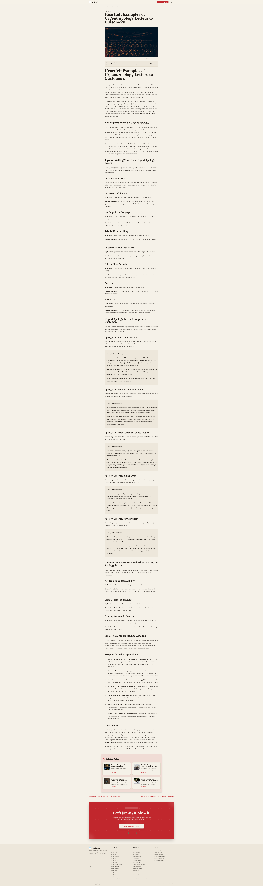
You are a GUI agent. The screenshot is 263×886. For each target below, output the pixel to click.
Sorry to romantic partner (116, 864)
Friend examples (136, 862)
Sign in (171, 2)
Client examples (136, 874)
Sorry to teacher (114, 876)
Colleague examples (137, 872)
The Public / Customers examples (140, 878)
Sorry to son (113, 854)
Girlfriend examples (137, 866)
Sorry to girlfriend (115, 866)
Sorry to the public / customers (118, 878)
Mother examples (136, 850)
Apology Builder (92, 855)
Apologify (94, 848)
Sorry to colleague (115, 872)
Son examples (136, 854)
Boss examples (136, 870)
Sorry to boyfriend (115, 868)
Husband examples (137, 860)
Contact (90, 866)
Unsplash (156, 58)
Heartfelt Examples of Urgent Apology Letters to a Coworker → (157, 796)
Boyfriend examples (137, 868)
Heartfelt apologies (159, 854)
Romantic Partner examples (139, 864)
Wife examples (136, 858)
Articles (90, 862)
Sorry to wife (114, 858)
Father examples (136, 852)
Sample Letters (92, 860)
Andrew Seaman (150, 58)
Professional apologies (160, 856)
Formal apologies (158, 850)
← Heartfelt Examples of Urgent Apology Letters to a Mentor (105, 796)
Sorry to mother (114, 850)
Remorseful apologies (159, 858)
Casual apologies (158, 852)
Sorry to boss (114, 870)
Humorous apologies (159, 860)
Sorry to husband (114, 860)
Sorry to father (114, 852)
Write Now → (153, 63)
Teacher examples (137, 876)
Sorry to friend (114, 862)
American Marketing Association (142, 113)
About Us (91, 864)
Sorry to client (114, 874)
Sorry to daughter (115, 856)
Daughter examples (137, 856)
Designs (90, 857)
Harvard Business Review (115, 742)
